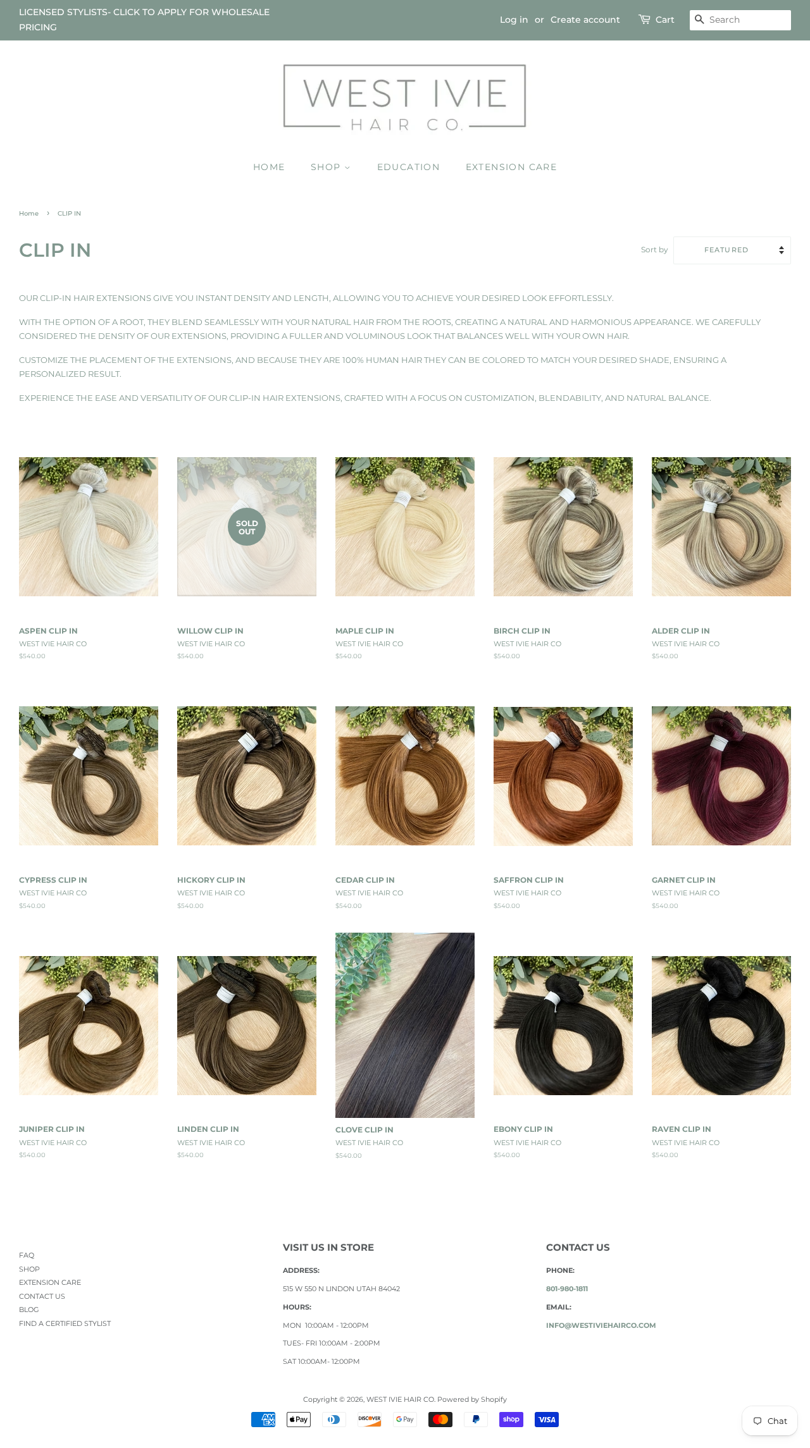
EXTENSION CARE (512, 167)
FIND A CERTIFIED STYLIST (65, 1323)
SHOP (327, 167)
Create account (585, 19)
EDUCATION (408, 167)
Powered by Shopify (472, 1399)
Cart (665, 19)
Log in (514, 19)
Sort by (654, 249)
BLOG (29, 1309)
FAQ (26, 1255)
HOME (269, 167)
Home (29, 213)
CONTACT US (42, 1296)
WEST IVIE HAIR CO (400, 1399)
